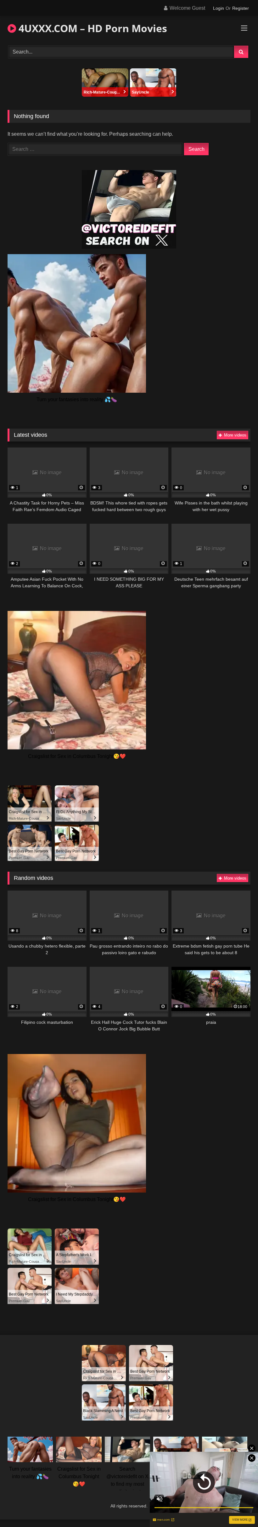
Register (240, 8)
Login (218, 8)
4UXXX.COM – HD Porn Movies (91, 28)
